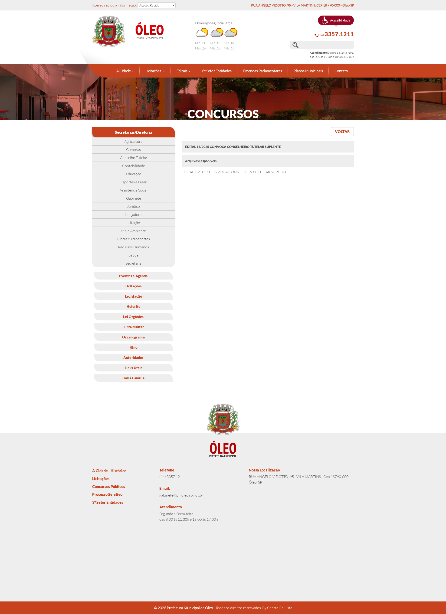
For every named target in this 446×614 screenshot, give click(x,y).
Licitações (133, 222)
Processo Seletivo (107, 494)
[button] (336, 22)
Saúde (133, 255)
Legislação (133, 296)
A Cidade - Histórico (109, 470)
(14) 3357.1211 (171, 476)
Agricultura (133, 141)
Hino (133, 347)
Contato (341, 70)
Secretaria (133, 263)
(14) (336, 34)
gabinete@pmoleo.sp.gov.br (181, 495)
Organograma (133, 337)
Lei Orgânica (133, 316)
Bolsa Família (133, 378)
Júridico (133, 206)
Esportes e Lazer (134, 182)
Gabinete (133, 198)
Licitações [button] (153, 70)
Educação (133, 174)
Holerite (133, 306)
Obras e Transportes (133, 239)
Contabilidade (133, 165)
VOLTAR (342, 131)
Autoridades (133, 357)
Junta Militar (133, 327)
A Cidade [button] (123, 70)
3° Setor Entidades (217, 70)
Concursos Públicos (108, 486)
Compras (133, 149)
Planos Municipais (308, 70)
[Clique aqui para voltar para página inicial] (133, 32)
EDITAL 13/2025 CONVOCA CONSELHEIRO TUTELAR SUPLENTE (235, 171)
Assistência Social (134, 190)
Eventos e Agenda (133, 275)
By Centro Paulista (277, 607)
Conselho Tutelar (133, 157)
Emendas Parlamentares (262, 70)
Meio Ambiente (133, 230)
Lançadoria (133, 214)
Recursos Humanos (133, 247)
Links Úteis (133, 367)
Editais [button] (182, 70)
